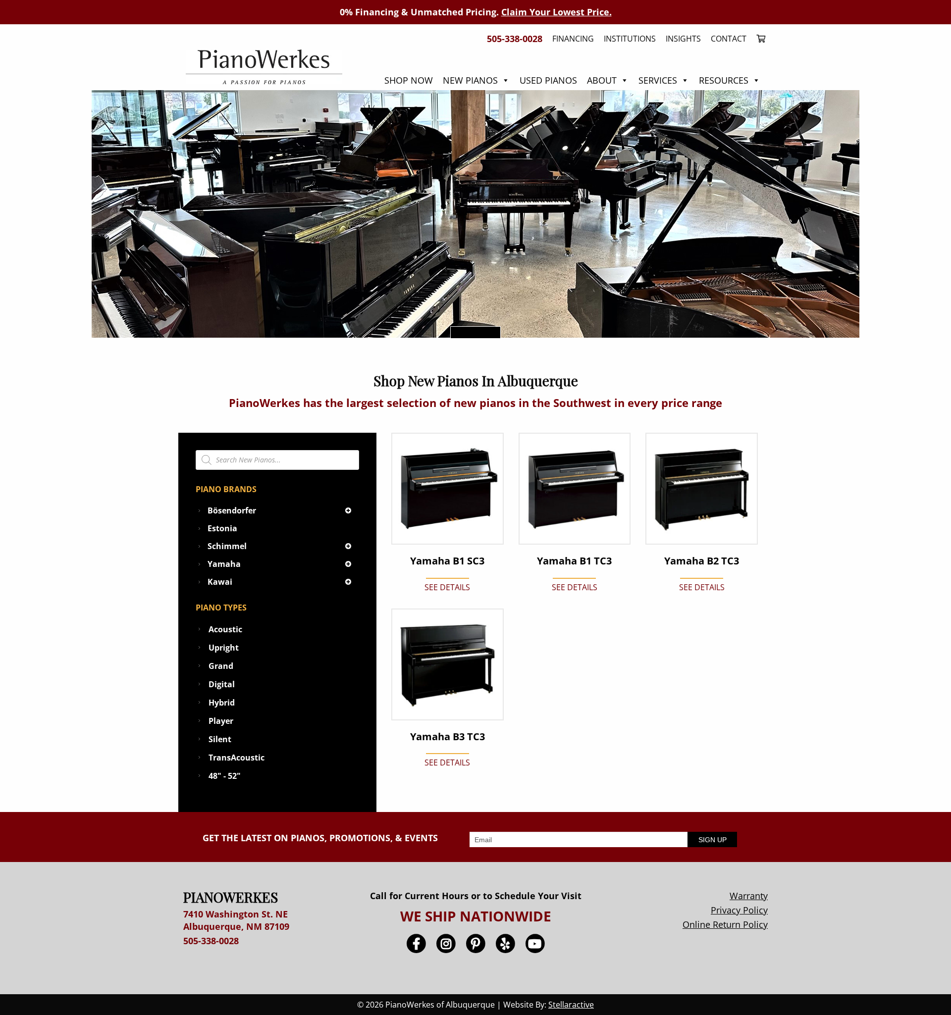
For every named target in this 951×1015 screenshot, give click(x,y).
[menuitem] (758, 39)
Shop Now (408, 80)
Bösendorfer (232, 510)
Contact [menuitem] (728, 39)
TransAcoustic (236, 757)
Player (221, 720)
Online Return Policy (725, 924)
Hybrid (222, 702)
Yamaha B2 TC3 (701, 561)
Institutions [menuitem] (630, 39)
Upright (224, 647)
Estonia (222, 528)
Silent (220, 739)
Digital (222, 684)
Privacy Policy (739, 910)
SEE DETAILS (447, 587)
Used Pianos (548, 80)
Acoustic (225, 629)
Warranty (749, 896)
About (602, 80)
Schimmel (227, 546)
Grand (221, 665)
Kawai (220, 581)
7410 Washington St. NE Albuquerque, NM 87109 (236, 920)
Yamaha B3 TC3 (447, 737)
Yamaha (224, 563)
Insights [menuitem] (683, 39)
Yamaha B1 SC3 (447, 561)
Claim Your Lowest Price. (556, 12)
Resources (723, 80)
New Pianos (470, 80)
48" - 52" (225, 775)
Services (657, 80)
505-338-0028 (211, 941)
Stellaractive (571, 1004)
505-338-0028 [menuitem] (514, 38)
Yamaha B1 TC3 (574, 561)
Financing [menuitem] (573, 39)
